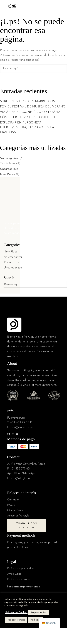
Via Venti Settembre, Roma (28, 463)
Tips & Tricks (7, 163)
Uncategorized (9, 168)
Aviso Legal (14, 573)
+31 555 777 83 (20, 468)
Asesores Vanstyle (18, 515)
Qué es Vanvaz (16, 510)
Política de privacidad (20, 568)
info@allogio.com (21, 478)
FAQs (11, 504)
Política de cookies (18, 579)
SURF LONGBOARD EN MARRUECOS (28, 101)
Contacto (13, 499)
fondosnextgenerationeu (23, 586)
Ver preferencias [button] (16, 620)
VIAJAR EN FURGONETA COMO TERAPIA (30, 112)
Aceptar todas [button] (38, 612)
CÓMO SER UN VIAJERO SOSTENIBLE (28, 117)
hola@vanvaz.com (22, 427)
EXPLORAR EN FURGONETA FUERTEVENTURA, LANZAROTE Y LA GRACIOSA (27, 127)
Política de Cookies (16, 612)
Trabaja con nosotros (26, 525)
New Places (7, 174)
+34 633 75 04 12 (21, 422)
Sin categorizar (9, 158)
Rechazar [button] (35, 620)
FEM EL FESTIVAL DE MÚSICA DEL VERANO (33, 106)
